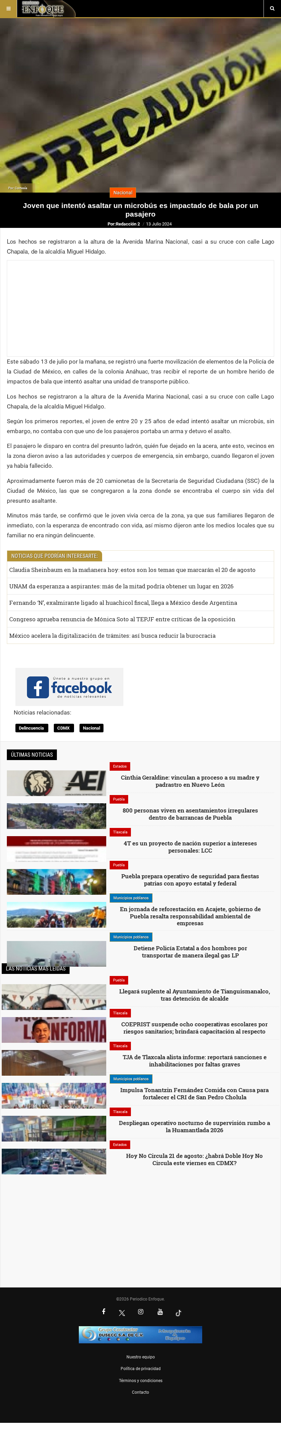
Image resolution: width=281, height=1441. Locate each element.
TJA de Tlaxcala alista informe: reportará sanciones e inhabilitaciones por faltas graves (195, 1060)
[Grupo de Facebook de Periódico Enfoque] (69, 681)
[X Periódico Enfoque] (122, 1312)
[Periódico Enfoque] (48, 8)
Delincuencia (32, 728)
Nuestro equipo (140, 1357)
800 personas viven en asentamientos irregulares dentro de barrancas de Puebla (190, 813)
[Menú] (8, 8)
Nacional (91, 728)
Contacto (140, 1392)
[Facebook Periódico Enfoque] (103, 1312)
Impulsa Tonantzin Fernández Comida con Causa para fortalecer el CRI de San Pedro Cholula (194, 1093)
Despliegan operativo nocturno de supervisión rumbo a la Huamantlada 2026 (194, 1126)
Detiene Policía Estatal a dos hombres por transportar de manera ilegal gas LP (190, 951)
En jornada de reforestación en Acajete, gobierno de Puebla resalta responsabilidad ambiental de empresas (190, 916)
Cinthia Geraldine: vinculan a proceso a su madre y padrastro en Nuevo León (190, 780)
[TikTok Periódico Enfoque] (178, 1312)
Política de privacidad (141, 1368)
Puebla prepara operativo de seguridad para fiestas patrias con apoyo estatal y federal (190, 879)
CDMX (64, 728)
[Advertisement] (140, 308)
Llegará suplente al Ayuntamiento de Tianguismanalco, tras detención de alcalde (194, 994)
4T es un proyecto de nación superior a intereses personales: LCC (190, 846)
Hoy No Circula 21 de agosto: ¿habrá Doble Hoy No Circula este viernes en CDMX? (194, 1159)
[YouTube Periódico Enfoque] (160, 1312)
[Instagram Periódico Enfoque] (140, 1312)
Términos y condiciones (140, 1380)
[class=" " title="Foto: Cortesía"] (56, 924)
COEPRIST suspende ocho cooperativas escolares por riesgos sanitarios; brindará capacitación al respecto (194, 1027)
